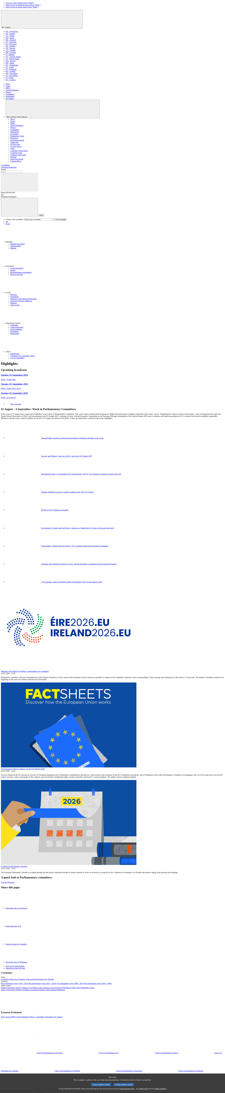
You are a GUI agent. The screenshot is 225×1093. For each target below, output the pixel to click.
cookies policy (143, 1089)
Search (3, 169)
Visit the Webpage (7, 882)
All (2, 195)
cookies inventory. (160, 1089)
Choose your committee (14, 219)
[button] (115, 234)
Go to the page (61, 219)
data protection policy (127, 1089)
